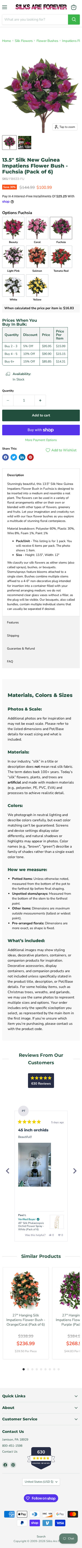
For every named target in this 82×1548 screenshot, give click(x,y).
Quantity (8, 391)
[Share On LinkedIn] (22, 457)
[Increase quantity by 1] (40, 400)
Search (41, 1537)
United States (39, 1482)
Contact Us (9, 1452)
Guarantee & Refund (21, 648)
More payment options (41, 440)
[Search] (74, 19)
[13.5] (9, 143)
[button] (34, 1165)
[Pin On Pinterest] (30, 457)
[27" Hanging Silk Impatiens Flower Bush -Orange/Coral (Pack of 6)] (25, 1290)
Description (15, 475)
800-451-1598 (12, 1446)
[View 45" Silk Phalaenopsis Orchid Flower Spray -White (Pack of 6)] (57, 1222)
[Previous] (7, 1171)
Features (13, 622)
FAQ (10, 661)
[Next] (74, 1171)
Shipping (13, 636)
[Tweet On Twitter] (13, 457)
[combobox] (35, 19)
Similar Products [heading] (41, 1256)
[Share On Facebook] (5, 457)
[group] (26, 1313)
